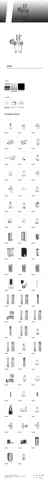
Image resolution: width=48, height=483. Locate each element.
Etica (11, 477)
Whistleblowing (7, 477)
